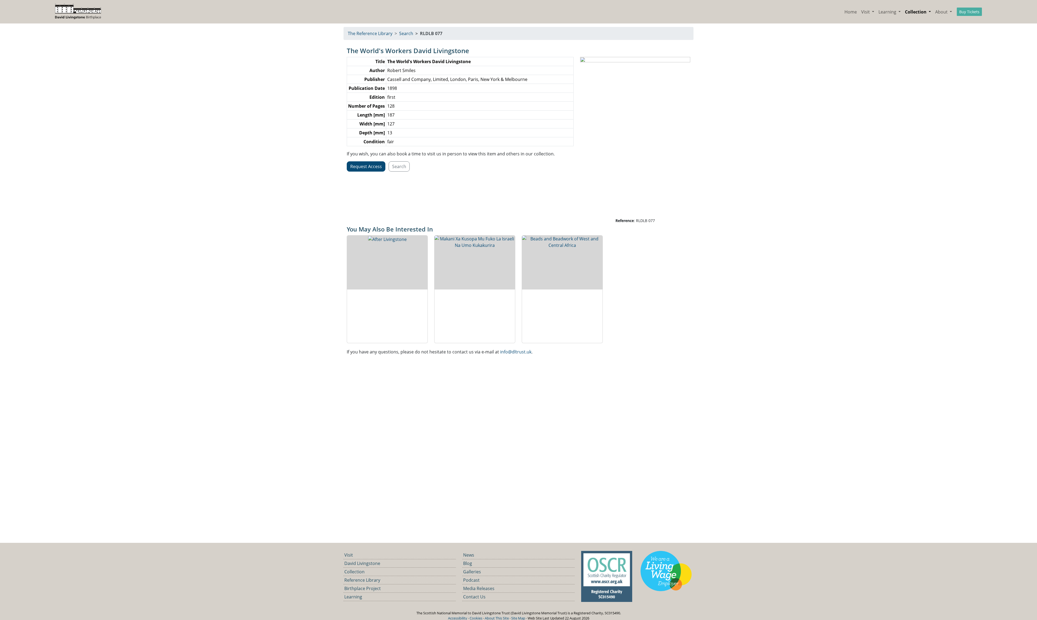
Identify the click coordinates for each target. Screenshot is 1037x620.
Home (850, 12)
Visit (348, 555)
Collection (354, 572)
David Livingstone (362, 563)
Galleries (472, 572)
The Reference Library (370, 33)
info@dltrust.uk (515, 352)
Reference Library (362, 580)
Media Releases (478, 588)
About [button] (942, 12)
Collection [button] (916, 12)
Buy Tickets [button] (969, 11)
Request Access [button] (366, 166)
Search (406, 33)
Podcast (471, 580)
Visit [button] (866, 12)
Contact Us (474, 597)
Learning (353, 597)
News (468, 555)
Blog (467, 563)
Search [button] (399, 166)
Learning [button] (887, 12)
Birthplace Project (362, 588)
